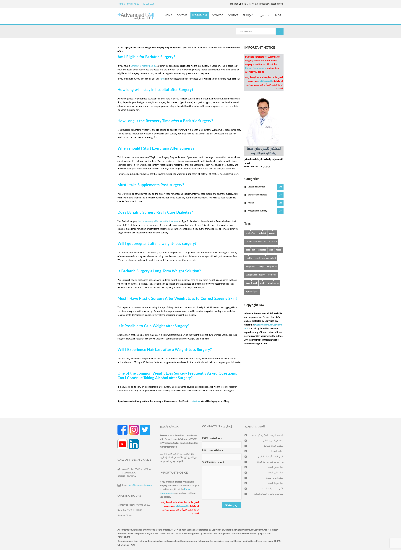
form (162, 79)
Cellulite (273, 242)
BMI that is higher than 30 (143, 66)
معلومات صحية (252, 292)
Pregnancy (250, 267)
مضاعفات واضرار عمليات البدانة (269, 494)
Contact (233, 15)
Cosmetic (217, 15)
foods (278, 250)
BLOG (278, 15)
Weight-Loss (199, 15)
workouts (272, 275)
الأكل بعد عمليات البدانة (273, 489)
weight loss (272, 267)
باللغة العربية (148, 4)
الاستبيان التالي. (265, 81)
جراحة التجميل (277, 451)
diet (271, 250)
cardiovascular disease (256, 242)
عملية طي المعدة (276, 473)
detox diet (250, 250)
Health (264, 203)
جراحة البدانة (273, 283)
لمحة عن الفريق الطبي (273, 441)
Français (248, 15)
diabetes (262, 250)
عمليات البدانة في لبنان (273, 446)
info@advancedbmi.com (140, 485)
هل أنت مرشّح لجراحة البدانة (270, 462)
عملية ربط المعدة (276, 483)
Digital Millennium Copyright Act (251, 530)
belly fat (262, 233)
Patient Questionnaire (255, 68)
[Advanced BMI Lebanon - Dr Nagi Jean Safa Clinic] (135, 16)
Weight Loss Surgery (264, 211)
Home (168, 15)
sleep (261, 267)
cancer (272, 233)
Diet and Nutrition (264, 187)
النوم (262, 283)
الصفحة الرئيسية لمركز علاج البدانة (268, 435)
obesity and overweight (265, 258)
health (249, 258)
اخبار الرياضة (251, 283)
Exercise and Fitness (264, 195)
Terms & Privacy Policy (128, 4)
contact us (195, 401)
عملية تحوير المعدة (275, 478)
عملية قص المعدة (276, 467)
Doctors (182, 15)
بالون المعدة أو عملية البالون (271, 457)
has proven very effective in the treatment (158, 221)
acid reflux (250, 233)
